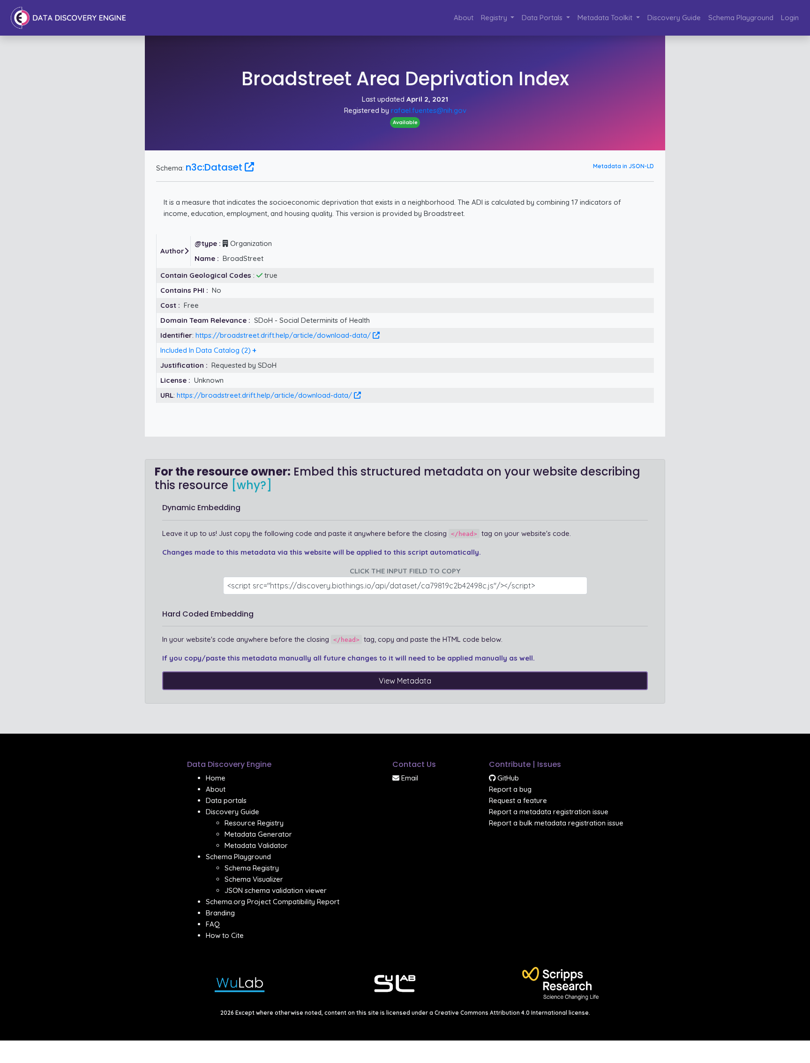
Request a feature (518, 800)
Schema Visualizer (254, 879)
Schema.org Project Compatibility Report (272, 901)
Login (790, 17)
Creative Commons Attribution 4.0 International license (512, 1012)
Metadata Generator (258, 834)
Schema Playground (740, 17)
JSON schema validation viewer (276, 890)
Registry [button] (495, 17)
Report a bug (510, 789)
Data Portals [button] (543, 17)
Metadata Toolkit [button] (606, 17)
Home (215, 777)
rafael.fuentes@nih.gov (428, 110)
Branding (220, 912)
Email (408, 777)
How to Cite (225, 935)
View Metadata (405, 680)
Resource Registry (254, 822)
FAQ (213, 924)
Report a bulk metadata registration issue (556, 822)
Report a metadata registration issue (548, 811)
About (463, 17)
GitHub (507, 777)
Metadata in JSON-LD (623, 166)
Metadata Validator (256, 845)
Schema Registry (252, 867)
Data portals (226, 800)
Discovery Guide (674, 17)
